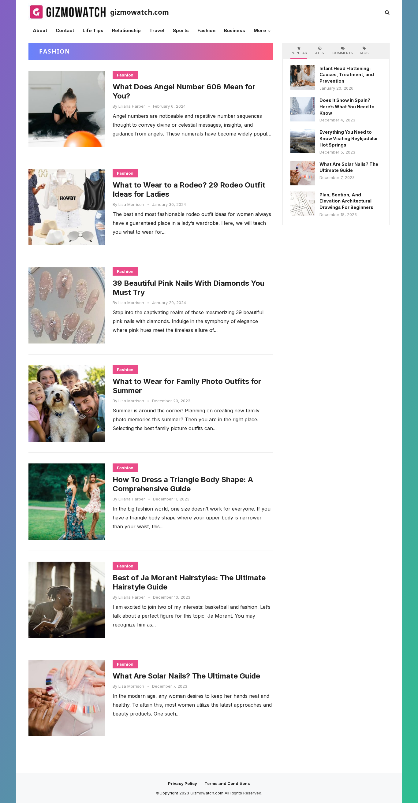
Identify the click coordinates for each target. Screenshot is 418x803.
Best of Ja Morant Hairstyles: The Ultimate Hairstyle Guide (189, 582)
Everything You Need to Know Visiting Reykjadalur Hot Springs (348, 138)
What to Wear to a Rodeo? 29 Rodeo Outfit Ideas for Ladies (189, 189)
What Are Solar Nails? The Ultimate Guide (186, 675)
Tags (364, 53)
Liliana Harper (131, 106)
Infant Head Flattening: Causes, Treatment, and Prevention (346, 75)
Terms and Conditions (227, 783)
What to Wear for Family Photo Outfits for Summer (187, 386)
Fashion (125, 74)
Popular (298, 53)
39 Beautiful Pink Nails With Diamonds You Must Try (188, 288)
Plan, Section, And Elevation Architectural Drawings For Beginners (346, 201)
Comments (342, 53)
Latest (319, 53)
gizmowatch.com (139, 12)
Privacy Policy (182, 783)
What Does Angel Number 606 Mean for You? (184, 91)
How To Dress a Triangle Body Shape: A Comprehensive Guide (183, 484)
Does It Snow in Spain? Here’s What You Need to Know (347, 107)
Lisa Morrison (131, 204)
